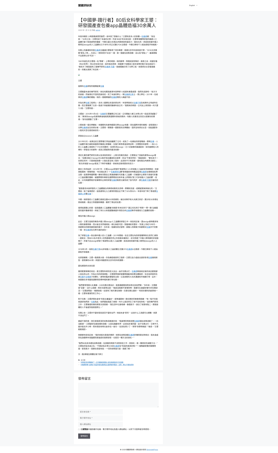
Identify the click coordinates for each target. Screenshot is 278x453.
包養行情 (137, 103)
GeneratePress (152, 450)
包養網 (144, 36)
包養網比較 (129, 94)
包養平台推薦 (85, 277)
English (192, 5)
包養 (85, 86)
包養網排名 (115, 172)
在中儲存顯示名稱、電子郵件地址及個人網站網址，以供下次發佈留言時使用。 (116, 429)
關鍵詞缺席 (85, 5)
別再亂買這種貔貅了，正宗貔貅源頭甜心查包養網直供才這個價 (102, 362)
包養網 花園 (109, 67)
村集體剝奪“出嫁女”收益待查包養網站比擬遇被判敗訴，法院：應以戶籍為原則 (107, 365)
